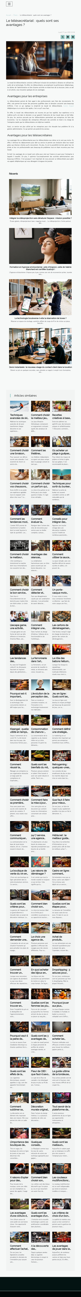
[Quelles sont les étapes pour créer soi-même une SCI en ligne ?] (61, 894)
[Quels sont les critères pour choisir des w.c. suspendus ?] (19, 894)
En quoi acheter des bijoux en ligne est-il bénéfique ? (39, 974)
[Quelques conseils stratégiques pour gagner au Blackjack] (40, 1133)
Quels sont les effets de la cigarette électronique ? (18, 1076)
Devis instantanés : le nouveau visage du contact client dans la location (40, 367)
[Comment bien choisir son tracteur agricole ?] (40, 894)
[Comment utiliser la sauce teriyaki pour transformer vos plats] (61, 545)
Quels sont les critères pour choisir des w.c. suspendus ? (18, 908)
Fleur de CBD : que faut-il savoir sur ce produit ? (40, 1074)
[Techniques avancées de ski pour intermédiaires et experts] (19, 406)
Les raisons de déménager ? (39, 872)
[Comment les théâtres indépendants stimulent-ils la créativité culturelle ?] (40, 441)
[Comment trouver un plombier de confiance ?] (19, 960)
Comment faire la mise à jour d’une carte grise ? (39, 804)
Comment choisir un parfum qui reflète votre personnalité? (40, 488)
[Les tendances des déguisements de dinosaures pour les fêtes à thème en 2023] (19, 649)
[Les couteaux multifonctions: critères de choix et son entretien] (61, 1168)
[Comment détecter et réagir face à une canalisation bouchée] (40, 580)
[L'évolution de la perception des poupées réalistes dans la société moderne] (40, 684)
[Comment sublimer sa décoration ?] (19, 1097)
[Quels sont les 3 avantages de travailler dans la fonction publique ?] (40, 1027)
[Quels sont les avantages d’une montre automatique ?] (40, 1204)
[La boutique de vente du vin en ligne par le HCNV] (19, 861)
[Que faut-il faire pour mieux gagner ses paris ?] (61, 791)
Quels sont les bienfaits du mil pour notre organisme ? (39, 769)
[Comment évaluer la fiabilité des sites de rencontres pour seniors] (40, 510)
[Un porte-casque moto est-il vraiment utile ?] (61, 580)
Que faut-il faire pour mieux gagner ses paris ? (61, 804)
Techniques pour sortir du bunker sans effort (61, 486)
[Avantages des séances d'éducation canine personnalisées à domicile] (40, 545)
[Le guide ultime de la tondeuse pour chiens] (61, 1062)
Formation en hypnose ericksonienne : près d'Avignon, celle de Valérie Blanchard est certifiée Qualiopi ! (40, 268)
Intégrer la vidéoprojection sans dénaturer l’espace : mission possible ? (40, 218)
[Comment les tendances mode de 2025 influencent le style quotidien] (19, 510)
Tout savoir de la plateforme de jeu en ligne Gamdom (61, 1111)
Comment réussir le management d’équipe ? (17, 769)
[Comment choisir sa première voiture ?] (19, 791)
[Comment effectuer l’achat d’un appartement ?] (19, 1237)
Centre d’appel (68, 106)
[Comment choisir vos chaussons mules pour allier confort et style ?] (19, 474)
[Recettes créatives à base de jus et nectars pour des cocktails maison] (61, 406)
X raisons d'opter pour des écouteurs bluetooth (19, 1182)
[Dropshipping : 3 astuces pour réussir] (61, 960)
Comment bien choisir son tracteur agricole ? (40, 908)
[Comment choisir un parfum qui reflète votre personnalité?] (40, 474)
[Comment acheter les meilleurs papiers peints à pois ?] (61, 1027)
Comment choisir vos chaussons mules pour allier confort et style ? (19, 488)
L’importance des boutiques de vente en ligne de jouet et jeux (19, 1146)
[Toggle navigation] (9, 4)
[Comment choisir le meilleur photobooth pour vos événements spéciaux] (19, 545)
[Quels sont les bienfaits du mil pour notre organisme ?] (40, 755)
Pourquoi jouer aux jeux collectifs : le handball (60, 1007)
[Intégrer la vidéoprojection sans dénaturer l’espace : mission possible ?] (40, 197)
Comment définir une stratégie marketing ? (61, 732)
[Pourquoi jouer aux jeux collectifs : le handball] (61, 994)
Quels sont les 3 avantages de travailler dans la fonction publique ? (42, 1040)
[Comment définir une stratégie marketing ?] (61, 720)
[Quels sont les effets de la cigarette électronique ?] (19, 1062)
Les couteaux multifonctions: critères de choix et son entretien (61, 1182)
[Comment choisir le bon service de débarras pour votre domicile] (19, 580)
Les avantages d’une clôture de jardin (19, 1215)
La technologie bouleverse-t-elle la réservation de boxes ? (40, 318)
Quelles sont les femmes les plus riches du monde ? (40, 1007)
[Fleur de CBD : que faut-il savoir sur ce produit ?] (40, 1062)
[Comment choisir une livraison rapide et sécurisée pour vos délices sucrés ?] (19, 441)
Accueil (8, 15)
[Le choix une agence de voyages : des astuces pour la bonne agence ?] (40, 927)
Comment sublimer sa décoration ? (17, 1109)
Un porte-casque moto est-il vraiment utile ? (60, 594)
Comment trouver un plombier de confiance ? (17, 974)
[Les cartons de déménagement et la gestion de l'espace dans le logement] (61, 616)
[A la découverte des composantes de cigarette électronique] (40, 1237)
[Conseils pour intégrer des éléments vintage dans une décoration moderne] (61, 510)
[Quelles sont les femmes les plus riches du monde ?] (40, 994)
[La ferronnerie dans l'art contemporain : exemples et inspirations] (40, 649)
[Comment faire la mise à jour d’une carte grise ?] (40, 791)
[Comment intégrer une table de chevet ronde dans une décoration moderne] (40, 616)
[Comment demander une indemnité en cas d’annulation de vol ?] (19, 927)
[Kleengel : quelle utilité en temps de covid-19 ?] (19, 720)
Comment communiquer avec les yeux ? (18, 838)
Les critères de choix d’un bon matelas (60, 1215)
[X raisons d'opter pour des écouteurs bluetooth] (19, 1168)
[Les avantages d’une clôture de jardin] (19, 1204)
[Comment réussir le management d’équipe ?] (19, 755)
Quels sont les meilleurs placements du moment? (60, 1146)
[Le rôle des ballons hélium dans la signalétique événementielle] (61, 649)
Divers (15, 15)
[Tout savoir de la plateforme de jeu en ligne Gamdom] (61, 1097)
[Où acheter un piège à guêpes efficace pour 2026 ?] (61, 441)
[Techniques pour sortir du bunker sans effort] (61, 474)
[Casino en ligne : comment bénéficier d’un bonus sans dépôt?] (61, 861)
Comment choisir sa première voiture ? (19, 802)
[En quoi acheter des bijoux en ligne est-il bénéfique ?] (40, 960)
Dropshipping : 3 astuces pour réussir (61, 972)
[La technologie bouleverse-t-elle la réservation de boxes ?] (40, 297)
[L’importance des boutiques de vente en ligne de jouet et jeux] (19, 1133)
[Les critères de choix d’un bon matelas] (61, 1204)
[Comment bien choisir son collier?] (40, 1168)
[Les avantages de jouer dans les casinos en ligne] (61, 1237)
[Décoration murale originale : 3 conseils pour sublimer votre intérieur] (40, 1097)
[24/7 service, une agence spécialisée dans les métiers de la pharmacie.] (40, 826)
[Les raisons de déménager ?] (40, 861)
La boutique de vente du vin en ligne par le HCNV (18, 875)
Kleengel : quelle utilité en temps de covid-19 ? (19, 732)
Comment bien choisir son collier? (39, 1180)
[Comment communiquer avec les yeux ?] (19, 826)
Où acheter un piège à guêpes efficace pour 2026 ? (60, 455)
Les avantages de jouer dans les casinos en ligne (61, 1248)
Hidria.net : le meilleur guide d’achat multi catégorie (60, 840)
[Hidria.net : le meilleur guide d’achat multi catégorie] (61, 826)
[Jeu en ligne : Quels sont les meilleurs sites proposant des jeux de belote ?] (61, 684)
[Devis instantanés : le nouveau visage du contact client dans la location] (40, 346)
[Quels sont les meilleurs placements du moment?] (61, 1133)
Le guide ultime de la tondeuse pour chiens (61, 1074)
